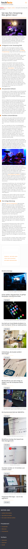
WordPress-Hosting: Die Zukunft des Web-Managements (12, 440)
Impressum (4, 542)
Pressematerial (5, 531)
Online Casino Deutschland (9, 258)
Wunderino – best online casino (10, 256)
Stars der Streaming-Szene (11, 203)
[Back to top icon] (25, 546)
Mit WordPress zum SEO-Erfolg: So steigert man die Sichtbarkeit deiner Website (12, 382)
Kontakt (3, 544)
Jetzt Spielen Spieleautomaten (10, 260)
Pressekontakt (5, 526)
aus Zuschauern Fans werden (14, 174)
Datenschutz (4, 540)
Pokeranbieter (11, 68)
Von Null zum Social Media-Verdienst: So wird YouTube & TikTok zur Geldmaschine (14, 324)
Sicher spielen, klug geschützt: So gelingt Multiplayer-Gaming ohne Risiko (14, 295)
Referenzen (4, 529)
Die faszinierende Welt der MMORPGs (13, 412)
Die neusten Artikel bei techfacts (8, 517)
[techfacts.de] (6, 3)
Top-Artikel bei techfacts (7, 515)
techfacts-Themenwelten (7, 513)
